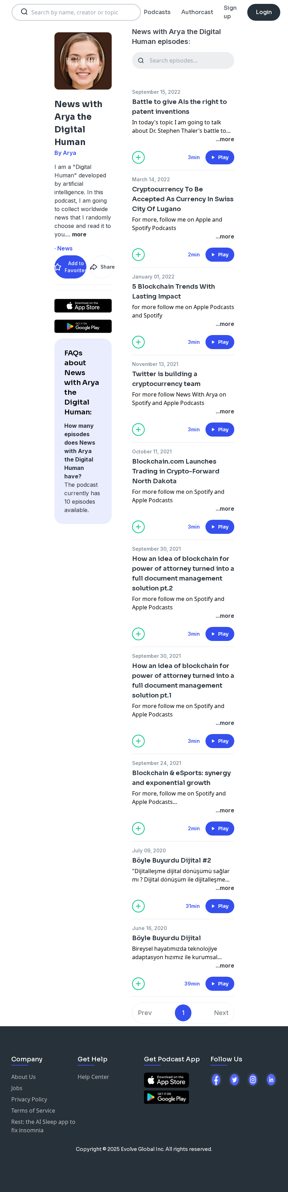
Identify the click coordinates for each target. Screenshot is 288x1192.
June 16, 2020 (149, 928)
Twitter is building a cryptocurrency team (166, 379)
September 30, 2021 (156, 549)
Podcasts (157, 12)
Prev (145, 1012)
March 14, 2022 (151, 179)
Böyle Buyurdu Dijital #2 (171, 860)
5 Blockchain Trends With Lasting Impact (173, 291)
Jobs (16, 1088)
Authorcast (197, 12)
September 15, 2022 (156, 92)
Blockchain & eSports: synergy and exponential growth (181, 778)
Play (223, 157)
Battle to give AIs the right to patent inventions (179, 107)
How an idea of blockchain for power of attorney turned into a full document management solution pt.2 (183, 573)
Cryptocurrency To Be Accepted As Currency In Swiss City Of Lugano (183, 199)
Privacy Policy (29, 1099)
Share (107, 267)
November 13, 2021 (155, 364)
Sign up (230, 12)
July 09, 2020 (149, 850)
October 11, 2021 (152, 451)
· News (63, 248)
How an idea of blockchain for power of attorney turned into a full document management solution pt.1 (183, 680)
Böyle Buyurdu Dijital (166, 938)
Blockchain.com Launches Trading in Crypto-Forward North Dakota (176, 471)
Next (221, 1012)
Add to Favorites (75, 266)
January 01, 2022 (153, 277)
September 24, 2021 (156, 763)
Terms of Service (33, 1110)
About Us (23, 1077)
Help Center (93, 1077)
